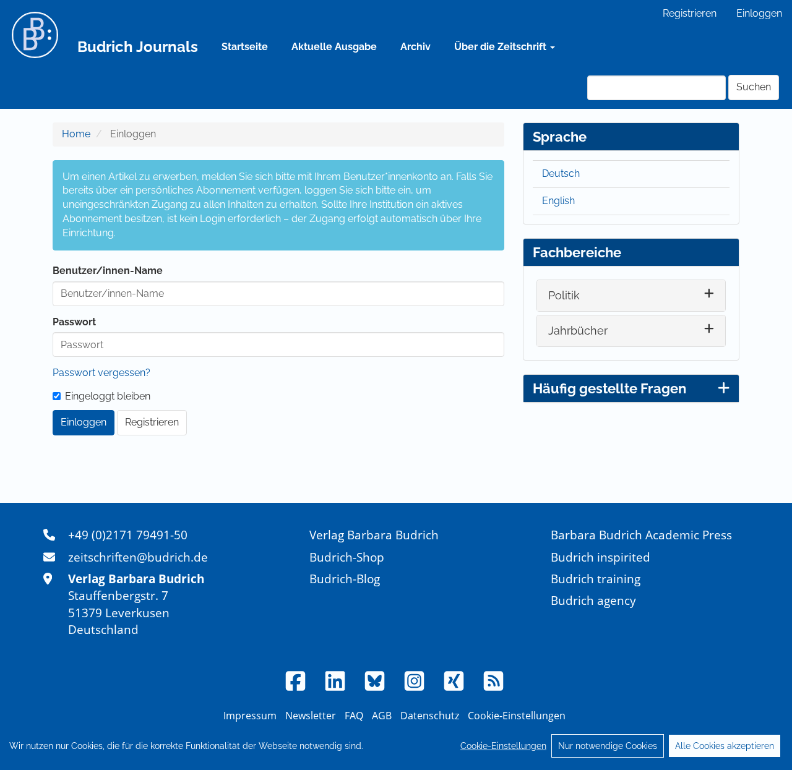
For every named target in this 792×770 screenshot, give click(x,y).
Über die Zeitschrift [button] (501, 47)
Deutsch (561, 173)
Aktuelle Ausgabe (334, 47)
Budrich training (595, 578)
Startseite (245, 47)
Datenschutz (429, 715)
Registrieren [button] (152, 422)
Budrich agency (593, 600)
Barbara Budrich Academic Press (641, 534)
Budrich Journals (137, 47)
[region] (396, 746)
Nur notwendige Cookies (607, 746)
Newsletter (310, 715)
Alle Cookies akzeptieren (724, 746)
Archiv (415, 47)
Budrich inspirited (600, 557)
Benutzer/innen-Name (108, 270)
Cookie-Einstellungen (503, 746)
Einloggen (759, 13)
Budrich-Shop (346, 557)
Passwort (74, 322)
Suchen (753, 87)
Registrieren (690, 13)
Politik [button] (564, 295)
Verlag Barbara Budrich (374, 534)
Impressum (250, 715)
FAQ (354, 715)
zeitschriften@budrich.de (138, 557)
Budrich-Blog (344, 578)
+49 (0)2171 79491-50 (127, 534)
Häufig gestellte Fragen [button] (609, 388)
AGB (382, 715)
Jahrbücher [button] (578, 330)
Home (76, 134)
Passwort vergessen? (101, 373)
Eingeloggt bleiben (107, 396)
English (558, 201)
